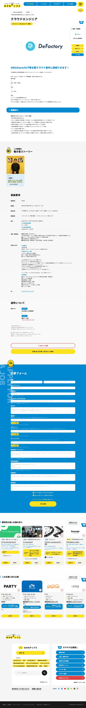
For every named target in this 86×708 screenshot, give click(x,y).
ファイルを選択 (15, 422)
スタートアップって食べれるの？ (32, 663)
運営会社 (4, 704)
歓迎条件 (24, 275)
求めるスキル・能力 (27, 251)
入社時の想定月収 (26, 223)
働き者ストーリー (64, 665)
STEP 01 (25, 308)
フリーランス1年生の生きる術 (19, 666)
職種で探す (62, 652)
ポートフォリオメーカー (57, 4)
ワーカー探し (43, 4)
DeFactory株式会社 (77, 38)
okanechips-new (17, 660)
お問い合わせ (36, 689)
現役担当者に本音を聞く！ (42, 660)
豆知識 (40, 666)
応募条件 (24, 245)
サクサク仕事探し (30, 4)
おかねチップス (13, 636)
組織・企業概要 (76, 29)
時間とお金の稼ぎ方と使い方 (19, 663)
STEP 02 (25, 316)
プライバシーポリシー (37, 499)
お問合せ (45, 666)
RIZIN (24, 660)
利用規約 (45, 499)
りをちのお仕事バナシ (31, 660)
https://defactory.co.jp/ (27, 291)
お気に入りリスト (64, 678)
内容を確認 (43, 504)
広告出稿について (43, 682)
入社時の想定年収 (26, 227)
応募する (6, 562)
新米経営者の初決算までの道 (32, 666)
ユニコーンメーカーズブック (45, 663)
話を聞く (15, 562)
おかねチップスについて (20, 689)
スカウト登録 (70, 4)
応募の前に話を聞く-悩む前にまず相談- (43, 351)
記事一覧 (21, 653)
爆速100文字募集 (64, 661)
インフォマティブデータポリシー (28, 704)
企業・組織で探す (64, 657)
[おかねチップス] (12, 5)
